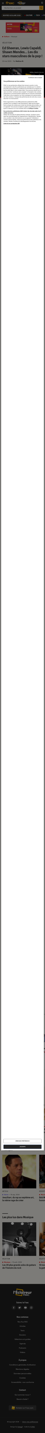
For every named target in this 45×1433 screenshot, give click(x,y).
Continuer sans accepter (35, 77)
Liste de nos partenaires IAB (11, 123)
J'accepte (23, 1146)
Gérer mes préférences (22, 1141)
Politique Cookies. (33, 108)
